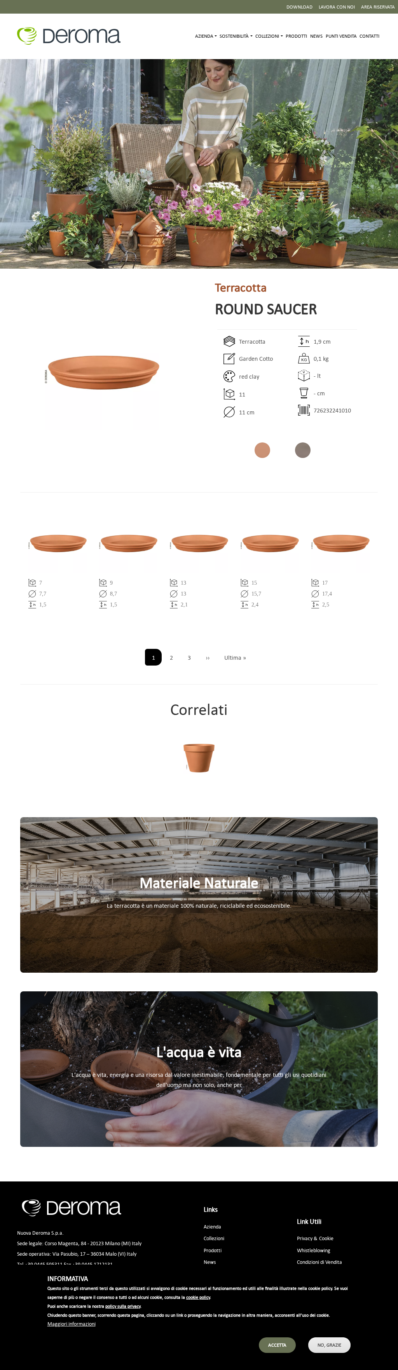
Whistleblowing (313, 1250)
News (316, 36)
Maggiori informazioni (71, 1323)
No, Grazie (329, 1345)
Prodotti (296, 36)
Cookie (326, 1238)
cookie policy (198, 1297)
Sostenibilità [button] (234, 36)
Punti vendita (341, 36)
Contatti (369, 36)
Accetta (277, 1345)
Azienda (212, 1226)
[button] (102, 372)
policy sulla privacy (122, 1306)
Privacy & (307, 1238)
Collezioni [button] (267, 36)
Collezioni (214, 1238)
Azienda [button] (204, 36)
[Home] (72, 36)
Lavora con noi (337, 7)
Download (299, 7)
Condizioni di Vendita (319, 1261)
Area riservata (378, 7)
